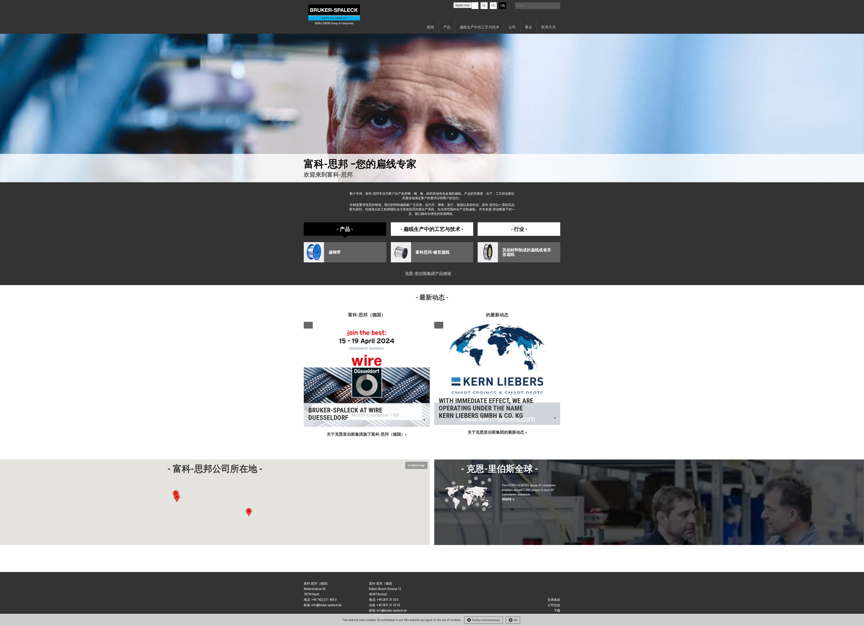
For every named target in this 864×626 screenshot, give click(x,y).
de (484, 5)
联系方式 (548, 27)
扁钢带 (334, 252)
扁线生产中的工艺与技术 (479, 27)
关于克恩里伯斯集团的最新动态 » (497, 432)
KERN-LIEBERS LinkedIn (475, 5)
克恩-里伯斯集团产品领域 (428, 273)
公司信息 (554, 605)
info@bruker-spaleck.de (326, 605)
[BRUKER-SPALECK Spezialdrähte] (334, 12)
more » (508, 499)
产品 (446, 27)
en (493, 5)
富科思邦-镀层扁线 (433, 252)
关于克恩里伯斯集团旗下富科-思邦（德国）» (367, 434)
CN (503, 5)
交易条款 (554, 599)
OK (515, 620)
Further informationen (486, 620)
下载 (557, 610)
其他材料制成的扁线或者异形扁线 (526, 252)
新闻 (430, 27)
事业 (528, 27)
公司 (512, 27)
